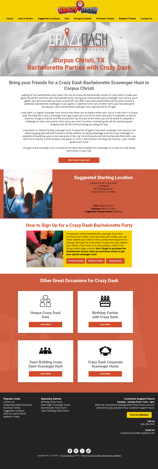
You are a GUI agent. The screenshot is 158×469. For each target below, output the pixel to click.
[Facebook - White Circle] (70, 451)
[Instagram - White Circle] (76, 451)
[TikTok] (88, 451)
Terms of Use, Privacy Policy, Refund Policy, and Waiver (101, 456)
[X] (82, 451)
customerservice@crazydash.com (137, 432)
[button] (45, 324)
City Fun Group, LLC (68, 456)
